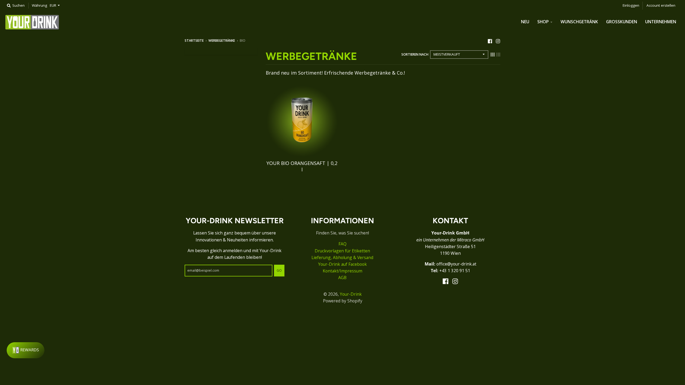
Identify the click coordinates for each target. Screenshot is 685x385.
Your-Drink (351, 294)
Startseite (194, 40)
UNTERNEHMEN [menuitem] (660, 22)
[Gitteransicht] (492, 54)
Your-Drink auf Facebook (342, 264)
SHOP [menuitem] (543, 22)
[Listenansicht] (498, 54)
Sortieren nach (414, 54)
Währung (39, 5)
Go (279, 270)
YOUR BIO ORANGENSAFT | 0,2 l (302, 166)
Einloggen (631, 5)
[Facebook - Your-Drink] (490, 40)
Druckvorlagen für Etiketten (342, 251)
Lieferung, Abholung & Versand (342, 257)
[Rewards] (25, 350)
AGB (342, 277)
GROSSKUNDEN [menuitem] (621, 22)
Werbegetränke (221, 40)
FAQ (342, 244)
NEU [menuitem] (525, 22)
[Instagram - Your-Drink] (498, 40)
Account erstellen (660, 5)
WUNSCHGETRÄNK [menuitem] (579, 22)
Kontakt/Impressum (342, 271)
